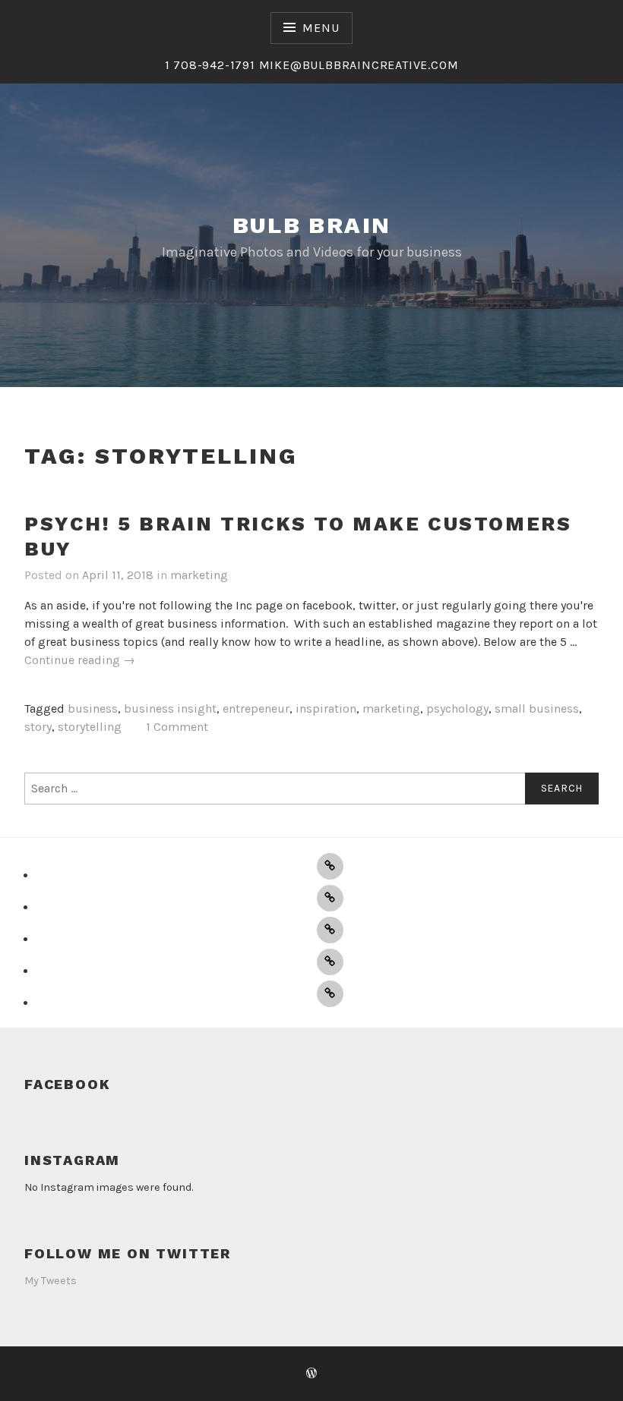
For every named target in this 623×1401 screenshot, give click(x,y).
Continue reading (79, 661)
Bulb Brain (311, 225)
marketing (199, 575)
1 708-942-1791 (212, 65)
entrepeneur (256, 708)
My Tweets (50, 1280)
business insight (170, 708)
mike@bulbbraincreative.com (359, 65)
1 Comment (177, 726)
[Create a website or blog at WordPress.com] (311, 1374)
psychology (457, 708)
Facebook (67, 1084)
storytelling (90, 726)
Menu (320, 27)
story (38, 726)
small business (537, 708)
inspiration (326, 708)
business (93, 708)
